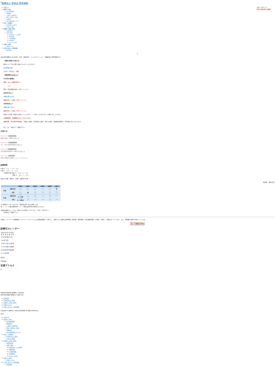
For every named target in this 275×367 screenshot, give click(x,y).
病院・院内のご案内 (12, 17)
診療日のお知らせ (11, 155)
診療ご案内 (9, 33)
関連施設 (8, 13)
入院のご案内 (10, 27)
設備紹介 (8, 19)
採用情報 (8, 50)
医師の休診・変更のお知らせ (10, 138)
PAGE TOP (268, 354)
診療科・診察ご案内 (9, 341)
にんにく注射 (13, 42)
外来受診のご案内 (11, 25)
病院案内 (6, 298)
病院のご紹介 (7, 319)
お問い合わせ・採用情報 (11, 307)
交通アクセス (10, 46)
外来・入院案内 (8, 334)
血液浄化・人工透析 (15, 34)
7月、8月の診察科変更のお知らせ (11, 145)
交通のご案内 (7, 358)
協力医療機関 (10, 11)
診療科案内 (9, 31)
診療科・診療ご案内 (9, 303)
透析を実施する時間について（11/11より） (15, 158)
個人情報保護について (12, 21)
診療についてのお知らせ (13, 142)
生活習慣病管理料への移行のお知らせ (13, 151)
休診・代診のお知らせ (12, 135)
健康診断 (11, 36)
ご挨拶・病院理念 (11, 15)
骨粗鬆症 (11, 40)
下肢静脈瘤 (12, 38)
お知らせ (6, 317)
